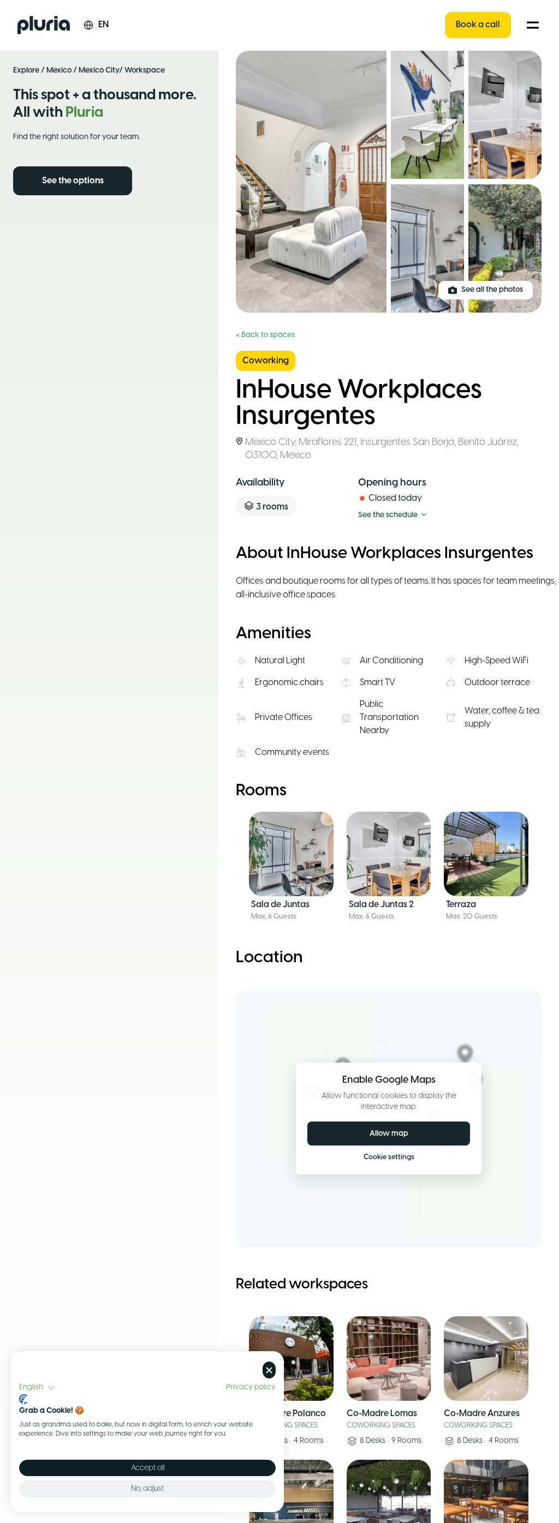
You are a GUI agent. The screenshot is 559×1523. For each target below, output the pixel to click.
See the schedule (388, 515)
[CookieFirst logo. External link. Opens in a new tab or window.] (23, 1399)
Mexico (59, 71)
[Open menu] (533, 25)
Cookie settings (389, 1157)
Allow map (389, 1134)
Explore (26, 71)
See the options (73, 180)
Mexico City (99, 71)
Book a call (478, 24)
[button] (37, 1387)
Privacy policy (251, 1387)
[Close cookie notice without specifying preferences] (269, 1370)
